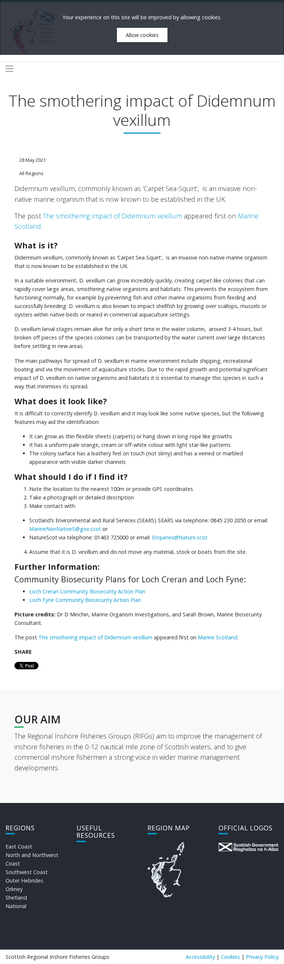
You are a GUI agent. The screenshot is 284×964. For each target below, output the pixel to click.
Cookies (230, 956)
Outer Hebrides (24, 880)
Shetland (16, 897)
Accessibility (200, 956)
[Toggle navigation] (9, 68)
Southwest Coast (27, 872)
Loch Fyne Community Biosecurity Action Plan (85, 599)
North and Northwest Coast (32, 859)
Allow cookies (142, 35)
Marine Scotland (217, 637)
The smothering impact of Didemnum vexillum (112, 215)
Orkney (14, 889)
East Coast (19, 846)
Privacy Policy (262, 956)
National (16, 906)
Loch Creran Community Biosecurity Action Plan (87, 591)
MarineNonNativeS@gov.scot (65, 528)
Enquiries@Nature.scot (179, 537)
